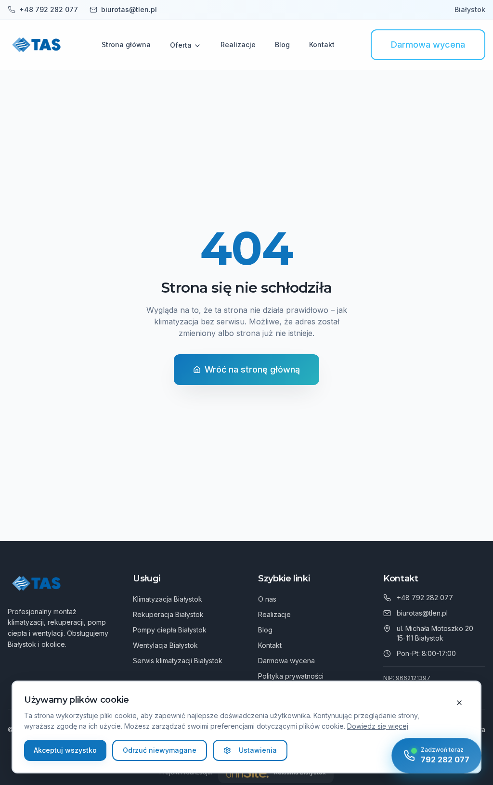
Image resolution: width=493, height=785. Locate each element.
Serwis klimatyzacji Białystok (177, 660)
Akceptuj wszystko (65, 750)
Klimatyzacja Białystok (167, 599)
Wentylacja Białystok (165, 645)
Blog (282, 44)
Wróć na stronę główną (252, 369)
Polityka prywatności (291, 676)
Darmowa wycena (428, 44)
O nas (267, 599)
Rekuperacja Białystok (168, 614)
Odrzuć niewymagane (159, 750)
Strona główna (126, 44)
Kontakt (322, 44)
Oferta (181, 45)
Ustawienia (258, 750)
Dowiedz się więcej (377, 726)
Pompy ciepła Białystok (170, 630)
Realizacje (238, 44)
